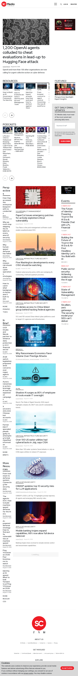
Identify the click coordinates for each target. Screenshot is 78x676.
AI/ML (18, 389)
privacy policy (28, 673)
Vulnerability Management (28, 211)
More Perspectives (6, 309)
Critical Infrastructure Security (32, 259)
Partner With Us (60, 653)
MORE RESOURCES (6, 599)
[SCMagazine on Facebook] (34, 632)
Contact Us (42, 643)
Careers (50, 643)
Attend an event (37, 653)
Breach (19, 349)
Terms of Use (69, 134)
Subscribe (65, 141)
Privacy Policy (58, 135)
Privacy (56, 643)
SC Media (22, 643)
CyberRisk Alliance (32, 643)
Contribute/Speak (26, 653)
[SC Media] (7, 4)
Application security (25, 482)
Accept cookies (67, 668)
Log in (65, 4)
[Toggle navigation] (56, 4)
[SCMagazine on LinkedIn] (44, 632)
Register (74, 4)
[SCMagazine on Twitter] (39, 632)
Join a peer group (48, 653)
